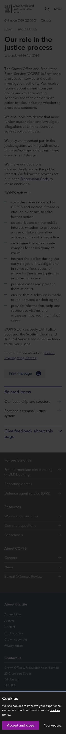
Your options (52, 725)
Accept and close (20, 725)
